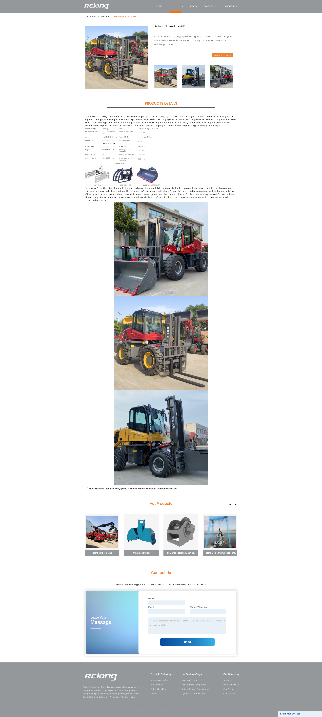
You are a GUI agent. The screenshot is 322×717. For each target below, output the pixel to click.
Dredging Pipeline (159, 680)
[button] (230, 504)
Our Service (229, 693)
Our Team (228, 689)
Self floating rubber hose (156, 488)
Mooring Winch (189, 680)
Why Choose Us (231, 684)
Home (159, 6)
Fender (153, 693)
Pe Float (173, 488)
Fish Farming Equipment (194, 684)
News (192, 6)
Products (175, 6)
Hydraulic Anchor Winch (132, 488)
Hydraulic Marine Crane (194, 693)
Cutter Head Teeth (159, 689)
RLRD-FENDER (156, 684)
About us (230, 6)
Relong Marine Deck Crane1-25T (196, 689)
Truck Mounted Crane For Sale (104, 488)
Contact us (210, 6)
